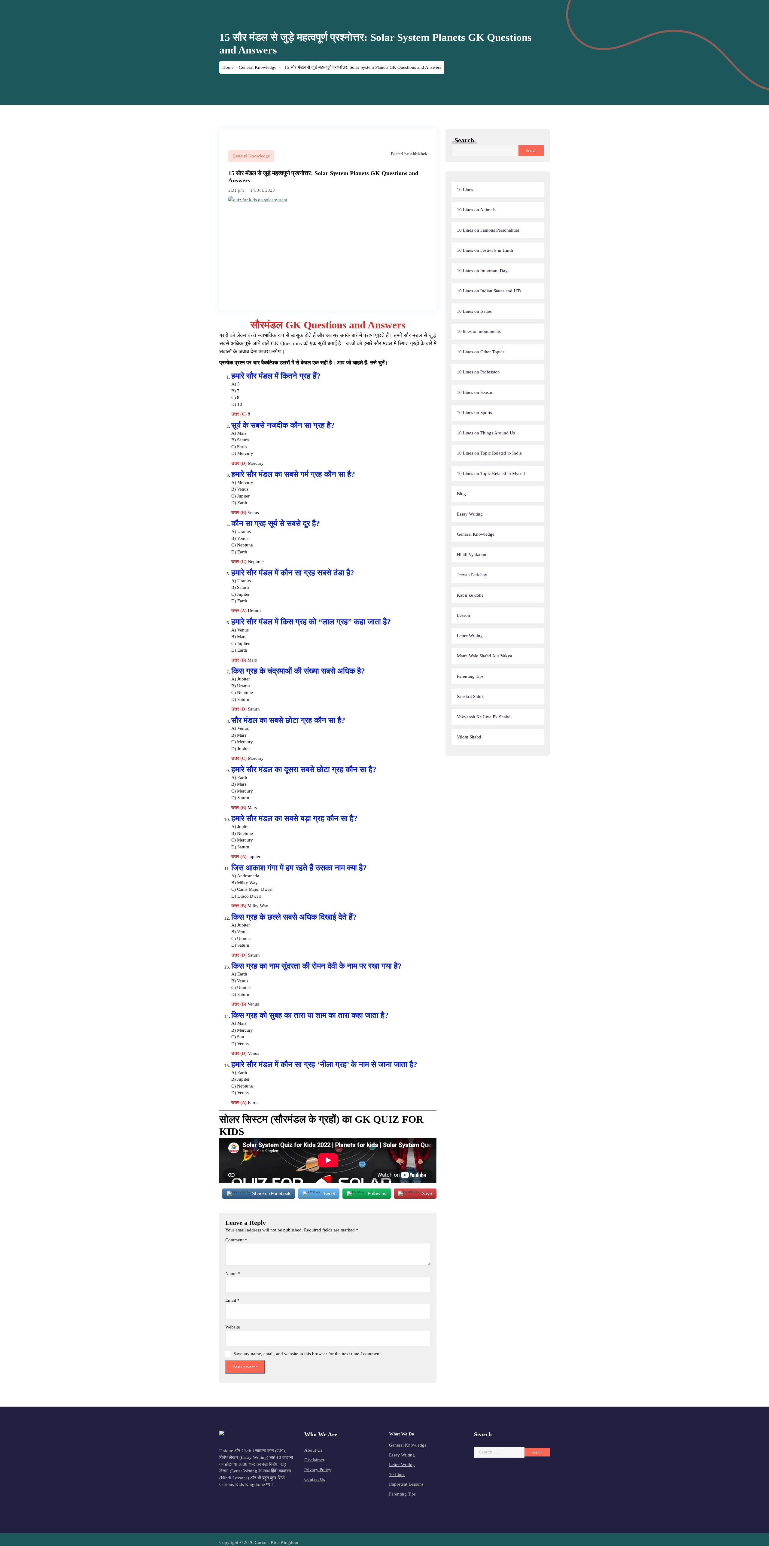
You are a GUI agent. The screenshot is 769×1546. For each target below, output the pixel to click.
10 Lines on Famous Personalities (488, 230)
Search (464, 140)
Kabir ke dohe (470, 595)
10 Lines (465, 189)
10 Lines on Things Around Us (486, 433)
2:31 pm (236, 190)
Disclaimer (314, 1459)
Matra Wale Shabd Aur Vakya (484, 655)
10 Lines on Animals (476, 209)
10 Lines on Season (475, 392)
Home (228, 67)
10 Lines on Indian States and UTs (489, 290)
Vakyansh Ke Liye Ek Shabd (484, 716)
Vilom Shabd (469, 737)
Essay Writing (470, 514)
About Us (313, 1450)
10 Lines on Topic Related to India (489, 453)
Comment (236, 1239)
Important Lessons (406, 1484)
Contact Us (314, 1479)
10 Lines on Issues (474, 311)
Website (232, 1327)
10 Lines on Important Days (483, 270)
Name (232, 1273)
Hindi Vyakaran (471, 554)
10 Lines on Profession (478, 372)
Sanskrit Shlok (470, 696)
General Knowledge (257, 67)
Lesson (463, 615)
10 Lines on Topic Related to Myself (491, 473)
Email (232, 1300)
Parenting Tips (470, 676)
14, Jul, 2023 (262, 190)
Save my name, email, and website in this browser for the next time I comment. (307, 1353)
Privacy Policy (317, 1469)
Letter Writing (470, 635)
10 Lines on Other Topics (480, 351)
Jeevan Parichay (472, 574)
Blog (461, 493)
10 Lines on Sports (474, 412)
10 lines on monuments (479, 331)
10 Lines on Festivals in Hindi (485, 250)
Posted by (409, 153)
